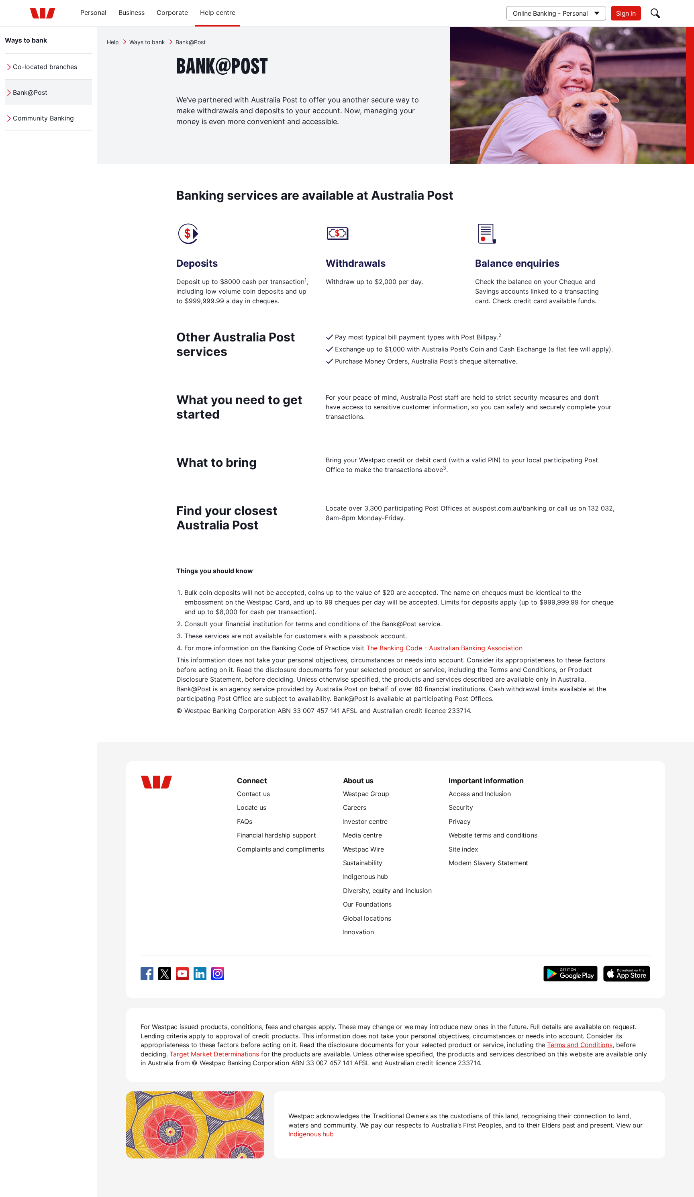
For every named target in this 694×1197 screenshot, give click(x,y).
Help (113, 42)
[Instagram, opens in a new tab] (217, 973)
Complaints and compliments (280, 849)
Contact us (253, 794)
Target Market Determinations (214, 1054)
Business (131, 12)
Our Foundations (367, 904)
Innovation (358, 932)
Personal (93, 12)
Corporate (172, 12)
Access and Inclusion (480, 794)
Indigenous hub (365, 876)
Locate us (251, 807)
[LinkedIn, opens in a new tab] (200, 973)
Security (461, 807)
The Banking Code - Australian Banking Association (444, 648)
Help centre (217, 12)
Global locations (367, 918)
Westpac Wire (363, 849)
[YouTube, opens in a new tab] (182, 973)
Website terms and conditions (493, 835)
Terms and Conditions (579, 1045)
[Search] (655, 13)
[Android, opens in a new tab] (570, 974)
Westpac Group (366, 794)
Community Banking (43, 118)
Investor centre (365, 821)
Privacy (460, 821)
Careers (354, 807)
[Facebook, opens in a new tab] (147, 973)
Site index (463, 849)
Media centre (362, 835)
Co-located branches (45, 67)
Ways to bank (26, 40)
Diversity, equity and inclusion (387, 891)
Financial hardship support (276, 835)
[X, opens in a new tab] (164, 973)
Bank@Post (30, 92)
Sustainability (363, 863)
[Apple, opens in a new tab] (626, 974)
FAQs (244, 821)
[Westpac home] (42, 13)
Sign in (626, 13)
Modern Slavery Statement (488, 863)
